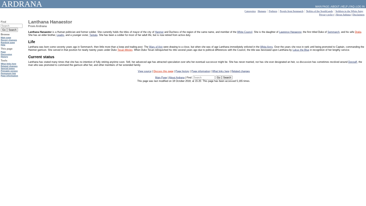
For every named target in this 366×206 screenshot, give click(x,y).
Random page (8, 42)
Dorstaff (352, 61)
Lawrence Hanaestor (290, 32)
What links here (220, 71)
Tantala (93, 35)
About (335, 6)
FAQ (351, 6)
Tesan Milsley (124, 49)
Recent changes (9, 40)
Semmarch (333, 32)
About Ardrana (343, 14)
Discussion (6, 54)
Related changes (240, 71)
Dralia (358, 32)
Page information (200, 71)
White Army (266, 46)
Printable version (9, 71)
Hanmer (159, 32)
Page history (182, 71)
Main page (6, 37)
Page (3, 52)
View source (144, 71)
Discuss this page (163, 71)
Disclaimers (358, 14)
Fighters (273, 11)
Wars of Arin (156, 46)
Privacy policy (326, 14)
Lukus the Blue (301, 49)
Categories (250, 11)
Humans (262, 11)
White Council (244, 32)
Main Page (161, 77)
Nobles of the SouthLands (319, 11)
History (4, 57)
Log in (360, 6)
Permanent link (8, 73)
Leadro (60, 35)
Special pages (8, 68)
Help (344, 6)
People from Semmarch (291, 11)
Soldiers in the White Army (349, 11)
